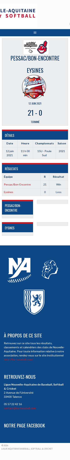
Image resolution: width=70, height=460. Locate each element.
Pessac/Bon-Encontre (17, 184)
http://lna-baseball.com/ (18, 359)
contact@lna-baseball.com (20, 408)
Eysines (8, 192)
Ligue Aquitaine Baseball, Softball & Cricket (27, 448)
